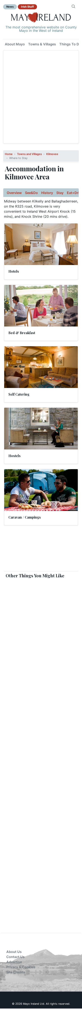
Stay (59, 193)
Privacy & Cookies (20, 967)
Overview (14, 193)
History (47, 193)
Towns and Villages (29, 154)
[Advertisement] (41, 97)
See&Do (31, 193)
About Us (14, 952)
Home (9, 154)
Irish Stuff (27, 6)
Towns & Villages (42, 44)
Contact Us (15, 957)
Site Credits (15, 972)
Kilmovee (52, 154)
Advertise (14, 962)
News (10, 6)
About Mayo (15, 44)
